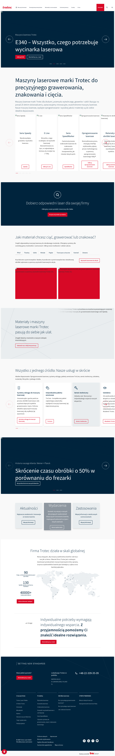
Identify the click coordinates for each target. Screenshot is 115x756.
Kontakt (100, 7)
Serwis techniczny (81, 421)
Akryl (18, 253)
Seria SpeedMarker (42, 716)
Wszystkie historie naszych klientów (28, 483)
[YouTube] (97, 740)
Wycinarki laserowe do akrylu (89, 260)
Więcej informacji (28, 522)
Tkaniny (26, 253)
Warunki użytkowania (43, 739)
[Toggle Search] (107, 7)
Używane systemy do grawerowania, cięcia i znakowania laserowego (46, 722)
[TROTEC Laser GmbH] (7, 7)
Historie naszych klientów (23, 717)
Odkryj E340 (20, 57)
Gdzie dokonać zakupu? (25, 601)
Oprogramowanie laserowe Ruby (88, 704)
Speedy (25, 167)
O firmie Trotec (20, 704)
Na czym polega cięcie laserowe (67, 706)
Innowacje (19, 707)
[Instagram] (84, 740)
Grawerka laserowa (42, 704)
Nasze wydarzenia (57, 527)
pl (112, 7)
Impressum (53, 736)
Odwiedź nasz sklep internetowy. (27, 345)
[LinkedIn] (88, 740)
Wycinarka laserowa (42, 700)
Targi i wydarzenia (21, 720)
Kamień (76, 253)
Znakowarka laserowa (43, 707)
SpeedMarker (68, 167)
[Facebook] (92, 740)
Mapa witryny (59, 745)
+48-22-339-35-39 (89, 673)
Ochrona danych (42, 736)
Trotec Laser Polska (21, 700)
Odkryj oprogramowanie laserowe (90, 165)
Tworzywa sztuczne (63, 253)
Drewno (85, 253)
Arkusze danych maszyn (85, 700)
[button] (4, 751)
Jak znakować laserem (64, 709)
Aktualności (19, 710)
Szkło (35, 253)
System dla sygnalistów (44, 745)
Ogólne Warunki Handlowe (45, 742)
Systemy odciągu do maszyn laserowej (27, 420)
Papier (51, 253)
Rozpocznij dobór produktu (57, 214)
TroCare (49, 421)
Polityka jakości (20, 723)
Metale (42, 253)
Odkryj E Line (47, 167)
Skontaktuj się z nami (34, 57)
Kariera (18, 713)
